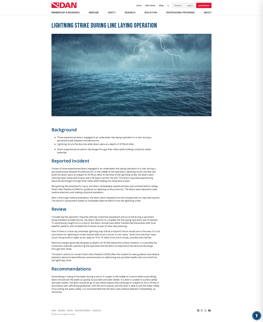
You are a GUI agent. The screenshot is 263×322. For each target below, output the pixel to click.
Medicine (94, 12)
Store (139, 5)
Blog (161, 5)
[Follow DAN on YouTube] (209, 310)
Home (54, 310)
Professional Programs (180, 12)
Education (151, 12)
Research (130, 12)
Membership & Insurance (66, 12)
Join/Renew (203, 5)
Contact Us (96, 310)
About (207, 12)
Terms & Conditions (83, 310)
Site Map (61, 310)
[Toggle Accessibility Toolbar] (256, 315)
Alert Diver (150, 5)
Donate (177, 5)
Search (168, 5)
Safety (112, 12)
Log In (190, 5)
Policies (70, 310)
